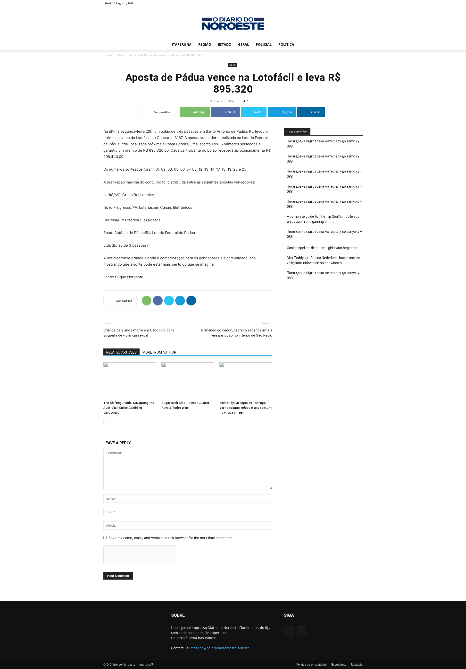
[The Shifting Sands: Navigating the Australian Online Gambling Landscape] (129, 380)
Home (107, 55)
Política (286, 44)
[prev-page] (106, 422)
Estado (224, 44)
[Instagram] (359, 3)
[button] (357, 45)
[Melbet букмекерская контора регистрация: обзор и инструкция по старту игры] (245, 380)
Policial (264, 44)
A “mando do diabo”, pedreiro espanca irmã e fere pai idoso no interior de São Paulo (236, 333)
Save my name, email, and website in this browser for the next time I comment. (170, 538)
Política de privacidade (311, 664)
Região (204, 44)
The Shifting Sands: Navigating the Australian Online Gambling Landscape (128, 407)
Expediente (338, 664)
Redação (357, 664)
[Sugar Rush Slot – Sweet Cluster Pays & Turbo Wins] (187, 380)
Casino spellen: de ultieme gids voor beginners (322, 248)
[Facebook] (351, 3)
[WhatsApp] (146, 300)
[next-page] (114, 422)
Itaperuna (181, 44)
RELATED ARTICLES (121, 352)
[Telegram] (180, 300)
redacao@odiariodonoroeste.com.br (219, 648)
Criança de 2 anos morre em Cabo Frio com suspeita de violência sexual (138, 333)
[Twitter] (169, 300)
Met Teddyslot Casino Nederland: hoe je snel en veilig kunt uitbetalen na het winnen (323, 260)
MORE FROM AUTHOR (159, 352)
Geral (243, 44)
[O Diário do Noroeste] (233, 23)
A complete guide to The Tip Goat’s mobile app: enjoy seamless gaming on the (323, 219)
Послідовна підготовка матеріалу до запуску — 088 (325, 143)
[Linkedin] (191, 300)
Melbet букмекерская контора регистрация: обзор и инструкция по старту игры (245, 407)
